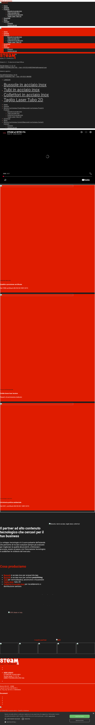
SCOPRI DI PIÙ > (6, 292)
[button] (13, 719)
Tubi (5, 580)
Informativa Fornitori (10, 699)
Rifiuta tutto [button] (79, 720)
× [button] (93, 713)
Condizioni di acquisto (11, 702)
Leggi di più (52, 716)
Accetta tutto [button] (80, 716)
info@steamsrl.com (10, 668)
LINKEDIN (7, 80)
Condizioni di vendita (10, 700)
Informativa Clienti (10, 697)
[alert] (47, 718)
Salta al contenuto (6, 1)
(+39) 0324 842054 (10, 669)
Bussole (7, 575)
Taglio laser (9, 582)
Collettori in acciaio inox (14, 584)
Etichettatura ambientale (12, 704)
